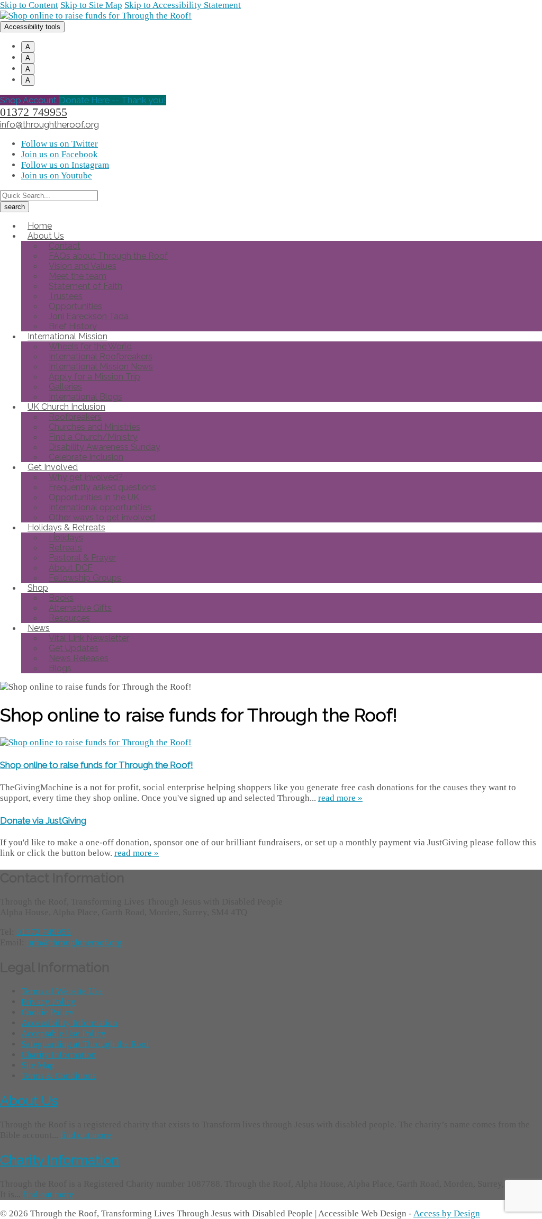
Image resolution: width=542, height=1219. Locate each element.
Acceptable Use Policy (63, 1033)
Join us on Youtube (56, 175)
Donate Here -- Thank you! (112, 100)
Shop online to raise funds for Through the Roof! (96, 765)
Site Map (38, 1065)
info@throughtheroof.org (49, 124)
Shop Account (29, 100)
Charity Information (58, 1055)
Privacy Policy (48, 1002)
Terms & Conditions (58, 1076)
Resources (69, 618)
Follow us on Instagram (65, 165)
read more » (340, 798)
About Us (29, 1100)
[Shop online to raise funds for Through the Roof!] (96, 742)
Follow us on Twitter (59, 144)
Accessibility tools (32, 27)
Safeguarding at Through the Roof (85, 1044)
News (39, 628)
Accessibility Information (69, 1023)
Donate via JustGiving (43, 820)
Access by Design (446, 1213)
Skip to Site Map (91, 5)
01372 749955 (33, 112)
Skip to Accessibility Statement (182, 5)
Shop (38, 588)
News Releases (79, 658)
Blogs (60, 668)
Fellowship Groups (85, 578)
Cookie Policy (47, 1012)
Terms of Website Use (62, 991)
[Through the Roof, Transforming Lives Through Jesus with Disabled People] (96, 16)
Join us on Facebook (59, 154)
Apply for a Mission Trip (94, 377)
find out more (85, 1135)
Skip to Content (29, 5)
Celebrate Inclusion (86, 457)
